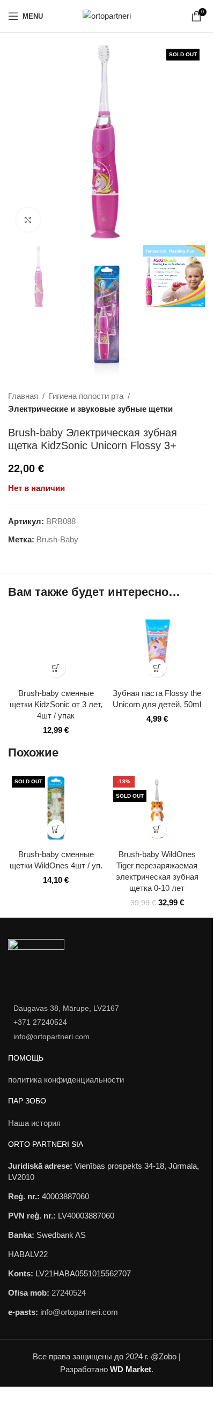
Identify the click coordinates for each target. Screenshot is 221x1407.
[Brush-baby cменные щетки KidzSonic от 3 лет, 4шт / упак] (56, 647)
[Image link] (36, 965)
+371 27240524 (40, 1022)
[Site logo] (107, 15)
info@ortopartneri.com (51, 1036)
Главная (23, 395)
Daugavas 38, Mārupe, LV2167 (66, 1008)
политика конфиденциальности (66, 1079)
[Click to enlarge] (28, 220)
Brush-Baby (57, 539)
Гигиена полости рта (86, 395)
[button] (56, 668)
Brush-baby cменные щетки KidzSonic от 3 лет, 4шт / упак (56, 704)
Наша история (34, 1123)
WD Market (130, 1369)
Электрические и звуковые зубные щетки (90, 408)
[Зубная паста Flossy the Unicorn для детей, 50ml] (157, 647)
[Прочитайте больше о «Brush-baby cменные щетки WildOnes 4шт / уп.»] (56, 829)
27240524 (68, 1292)
